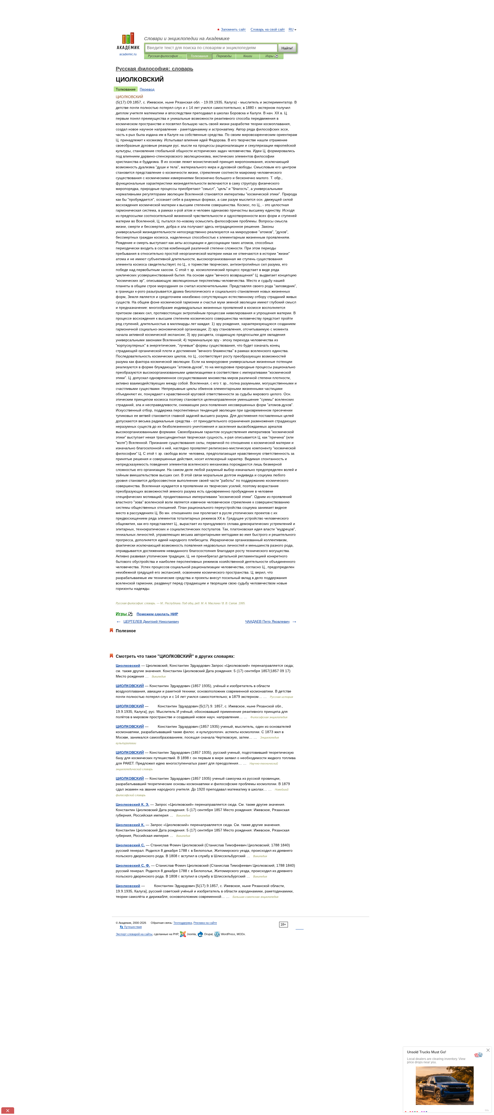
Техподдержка (182, 922)
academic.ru (128, 54)
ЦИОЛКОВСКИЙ (130, 686)
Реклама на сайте (205, 922)
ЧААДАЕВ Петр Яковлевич (267, 621)
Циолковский (128, 665)
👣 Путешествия (131, 926)
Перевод (147, 89)
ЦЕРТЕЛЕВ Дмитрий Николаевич (151, 621)
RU (291, 29)
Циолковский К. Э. (132, 804)
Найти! (287, 48)
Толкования (199, 56)
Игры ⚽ (272, 56)
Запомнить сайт (234, 29)
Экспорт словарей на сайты (134, 934)
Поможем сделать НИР (157, 614)
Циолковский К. (130, 825)
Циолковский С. (130, 845)
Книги (247, 56)
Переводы (224, 56)
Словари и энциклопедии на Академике (187, 38)
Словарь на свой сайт (268, 29)
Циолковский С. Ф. (133, 865)
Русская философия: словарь (165, 56)
